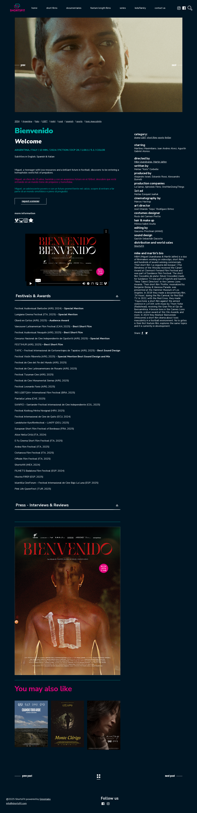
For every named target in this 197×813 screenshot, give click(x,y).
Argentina (27, 121)
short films (152, 137)
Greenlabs (45, 799)
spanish (69, 121)
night (52, 121)
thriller (168, 137)
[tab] (67, 296)
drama (137, 137)
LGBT (45, 121)
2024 (17, 121)
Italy (37, 121)
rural (60, 121)
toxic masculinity (93, 121)
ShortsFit (139, 246)
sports (79, 121)
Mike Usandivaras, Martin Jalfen (150, 161)
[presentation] (20, 65)
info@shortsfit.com (16, 803)
